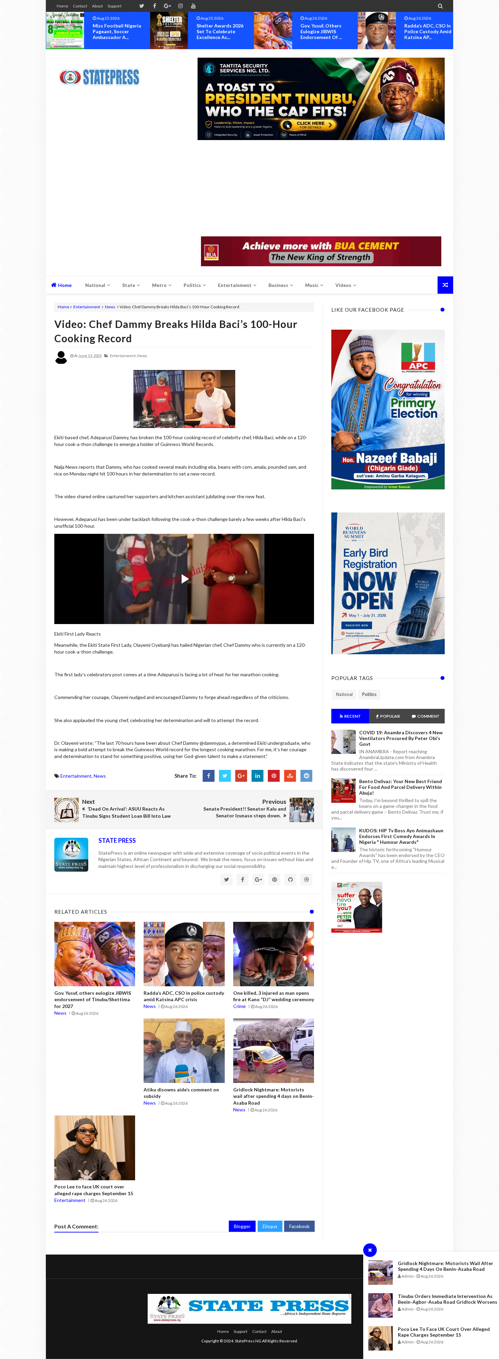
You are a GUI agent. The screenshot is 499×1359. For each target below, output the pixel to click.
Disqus (270, 1226)
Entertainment (86, 306)
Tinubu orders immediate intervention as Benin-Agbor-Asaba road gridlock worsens (447, 1299)
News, (142, 355)
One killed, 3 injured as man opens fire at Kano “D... (427, 31)
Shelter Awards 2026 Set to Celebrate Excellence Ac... (116, 31)
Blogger (242, 1226)
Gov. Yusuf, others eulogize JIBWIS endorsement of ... (217, 31)
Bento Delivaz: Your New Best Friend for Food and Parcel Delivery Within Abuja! (400, 787)
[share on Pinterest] (274, 776)
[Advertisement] (321, 188)
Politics (369, 694)
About (97, 5)
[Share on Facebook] (209, 776)
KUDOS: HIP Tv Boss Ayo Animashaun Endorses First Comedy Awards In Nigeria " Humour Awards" (401, 836)
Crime (239, 1006)
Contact (80, 5)
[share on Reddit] (306, 776)
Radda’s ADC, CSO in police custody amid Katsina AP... (324, 31)
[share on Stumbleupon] (290, 776)
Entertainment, (123, 355)
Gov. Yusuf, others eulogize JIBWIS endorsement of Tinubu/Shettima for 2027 (92, 999)
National (344, 694)
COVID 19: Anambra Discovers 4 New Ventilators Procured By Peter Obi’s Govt (401, 738)
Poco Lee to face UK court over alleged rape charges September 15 (444, 1332)
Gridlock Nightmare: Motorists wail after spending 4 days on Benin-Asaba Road (445, 1266)
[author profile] (61, 363)
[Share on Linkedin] (257, 776)
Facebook (299, 1226)
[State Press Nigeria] (102, 73)
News (110, 306)
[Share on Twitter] (225, 776)
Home (62, 5)
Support (115, 5)
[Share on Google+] (241, 776)
